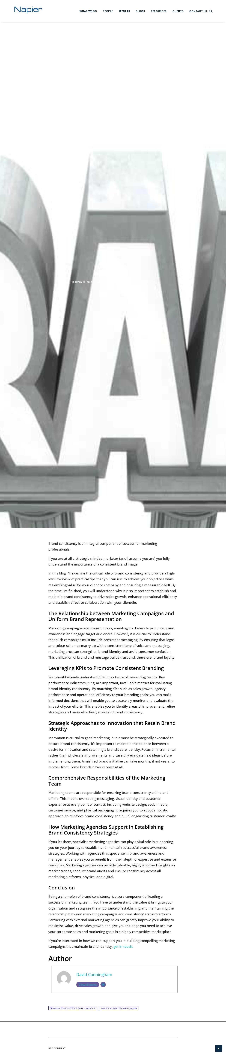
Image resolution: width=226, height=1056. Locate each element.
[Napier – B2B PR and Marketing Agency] (28, 11)
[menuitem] (88, 11)
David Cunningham (144, 281)
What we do (88, 11)
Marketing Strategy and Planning (119, 1008)
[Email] (103, 984)
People (108, 11)
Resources (159, 11)
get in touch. (123, 946)
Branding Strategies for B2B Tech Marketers (73, 1008)
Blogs (140, 11)
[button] (211, 11)
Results (124, 11)
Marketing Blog (112, 281)
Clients (178, 11)
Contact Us (198, 11)
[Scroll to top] (218, 1048)
